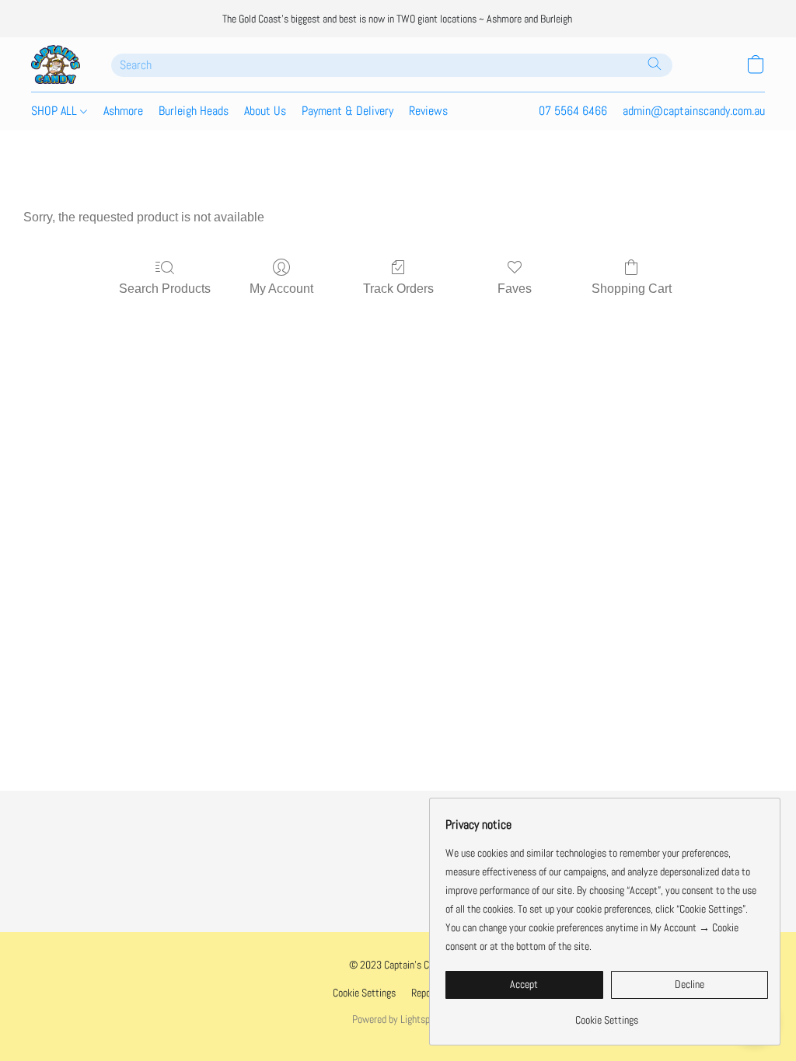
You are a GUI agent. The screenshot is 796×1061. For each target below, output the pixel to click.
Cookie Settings (364, 993)
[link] (606, 1014)
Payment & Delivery (347, 111)
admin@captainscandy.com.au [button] (694, 111)
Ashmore (123, 111)
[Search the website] (654, 64)
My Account (281, 288)
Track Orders (398, 288)
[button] (55, 64)
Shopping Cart (632, 288)
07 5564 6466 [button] (573, 111)
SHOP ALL (55, 111)
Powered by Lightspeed (398, 1019)
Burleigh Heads (194, 111)
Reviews (428, 111)
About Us (265, 111)
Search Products (165, 288)
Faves (515, 288)
